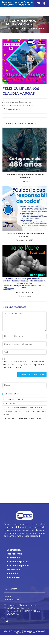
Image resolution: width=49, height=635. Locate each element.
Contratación (14, 550)
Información (13, 557)
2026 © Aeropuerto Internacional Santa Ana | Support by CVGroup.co (24, 632)
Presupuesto (14, 577)
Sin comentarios (13, 109)
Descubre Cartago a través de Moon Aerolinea (24, 176)
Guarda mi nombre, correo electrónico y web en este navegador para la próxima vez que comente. (23, 364)
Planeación (12, 573)
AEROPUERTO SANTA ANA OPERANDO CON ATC (23, 408)
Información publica (17, 561)
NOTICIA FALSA (8, 403)
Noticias (30, 105)
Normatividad (14, 569)
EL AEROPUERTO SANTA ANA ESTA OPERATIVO (22, 418)
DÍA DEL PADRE (24, 292)
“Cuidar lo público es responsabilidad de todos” (24, 235)
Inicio (3, 28)
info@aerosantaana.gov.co (18, 102)
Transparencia (14, 554)
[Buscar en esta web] (24, 385)
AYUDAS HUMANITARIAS (12, 399)
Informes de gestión (18, 565)
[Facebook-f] (7, 621)
